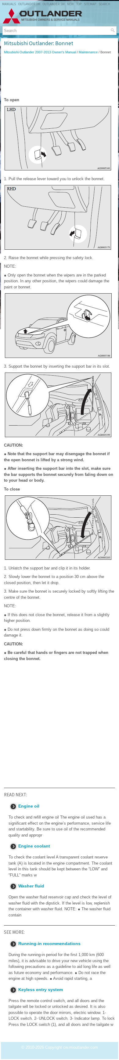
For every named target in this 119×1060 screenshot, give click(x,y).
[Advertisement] (59, 76)
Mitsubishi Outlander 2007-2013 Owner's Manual (40, 52)
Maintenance (88, 52)
